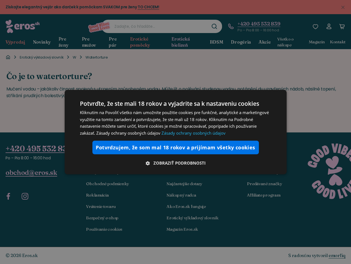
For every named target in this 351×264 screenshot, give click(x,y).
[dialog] (176, 132)
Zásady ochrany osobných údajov (193, 133)
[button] (175, 163)
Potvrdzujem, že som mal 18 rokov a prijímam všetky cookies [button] (175, 147)
